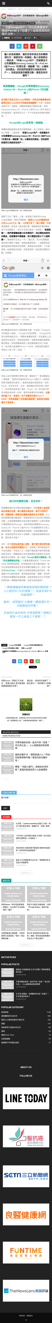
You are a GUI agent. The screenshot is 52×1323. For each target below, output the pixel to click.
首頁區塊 (31, 23)
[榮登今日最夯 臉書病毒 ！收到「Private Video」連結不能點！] (39, 894)
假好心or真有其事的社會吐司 (19, 23)
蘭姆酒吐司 (6, 23)
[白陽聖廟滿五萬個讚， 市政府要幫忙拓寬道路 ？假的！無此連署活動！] (13, 922)
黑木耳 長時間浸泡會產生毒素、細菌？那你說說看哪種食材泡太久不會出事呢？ (38, 935)
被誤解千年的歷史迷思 (10, 1042)
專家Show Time (7, 1035)
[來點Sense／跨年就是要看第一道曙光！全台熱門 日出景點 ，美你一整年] (13, 894)
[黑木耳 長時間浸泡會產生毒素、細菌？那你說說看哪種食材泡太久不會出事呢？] (39, 922)
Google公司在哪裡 (15, 645)
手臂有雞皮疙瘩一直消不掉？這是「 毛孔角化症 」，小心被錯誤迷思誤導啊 (32, 745)
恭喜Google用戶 (26, 648)
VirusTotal (10, 570)
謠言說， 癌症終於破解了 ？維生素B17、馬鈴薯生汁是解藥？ (39, 683)
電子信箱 (5, 798)
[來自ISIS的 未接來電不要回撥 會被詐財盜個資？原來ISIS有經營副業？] (7, 851)
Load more (25, 873)
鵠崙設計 (30, 1316)
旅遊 (3, 1023)
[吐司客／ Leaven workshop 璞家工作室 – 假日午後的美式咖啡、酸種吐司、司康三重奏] (7, 826)
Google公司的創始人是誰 (10, 648)
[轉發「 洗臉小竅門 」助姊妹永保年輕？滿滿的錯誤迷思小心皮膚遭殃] (7, 769)
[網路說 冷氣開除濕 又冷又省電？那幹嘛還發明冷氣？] (7, 972)
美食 (3, 1031)
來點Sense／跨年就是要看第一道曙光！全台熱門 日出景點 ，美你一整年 (13, 907)
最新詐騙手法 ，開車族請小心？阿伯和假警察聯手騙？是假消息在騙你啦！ (32, 757)
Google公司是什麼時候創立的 (33, 645)
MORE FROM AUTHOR (11, 736)
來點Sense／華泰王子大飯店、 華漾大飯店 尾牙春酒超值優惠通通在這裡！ (13, 683)
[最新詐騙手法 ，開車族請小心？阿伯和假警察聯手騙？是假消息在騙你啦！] (7, 757)
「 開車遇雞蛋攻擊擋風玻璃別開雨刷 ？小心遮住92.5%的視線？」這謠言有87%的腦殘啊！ (27, 591)
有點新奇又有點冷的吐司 (11, 1027)
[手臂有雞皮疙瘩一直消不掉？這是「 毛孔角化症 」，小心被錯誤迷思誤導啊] (7, 745)
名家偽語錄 (5, 1038)
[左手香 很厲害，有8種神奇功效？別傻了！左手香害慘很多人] (7, 997)
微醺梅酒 (7, 38)
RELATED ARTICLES (11, 732)
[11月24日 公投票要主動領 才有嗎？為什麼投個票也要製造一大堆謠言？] (7, 838)
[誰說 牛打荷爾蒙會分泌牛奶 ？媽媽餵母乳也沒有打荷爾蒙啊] (7, 863)
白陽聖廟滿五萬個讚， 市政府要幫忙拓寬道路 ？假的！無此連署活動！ (13, 935)
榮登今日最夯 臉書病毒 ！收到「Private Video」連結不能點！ (39, 907)
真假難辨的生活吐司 (9, 1016)
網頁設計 (22, 1316)
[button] (48, 3)
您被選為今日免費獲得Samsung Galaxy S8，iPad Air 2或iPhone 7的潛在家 (25, 651)
